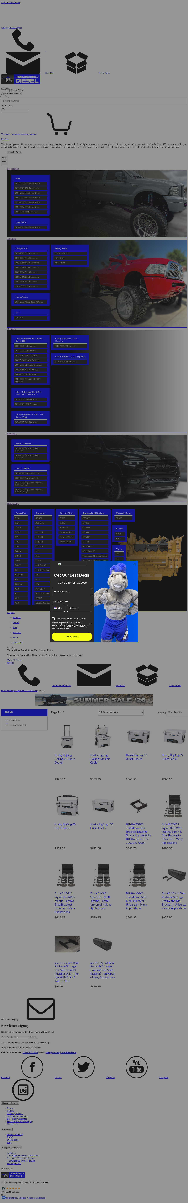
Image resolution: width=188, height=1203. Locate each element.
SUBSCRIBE (72, 636)
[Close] (134, 564)
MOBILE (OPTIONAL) (60, 601)
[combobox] (58, 608)
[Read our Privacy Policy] (90, 623)
